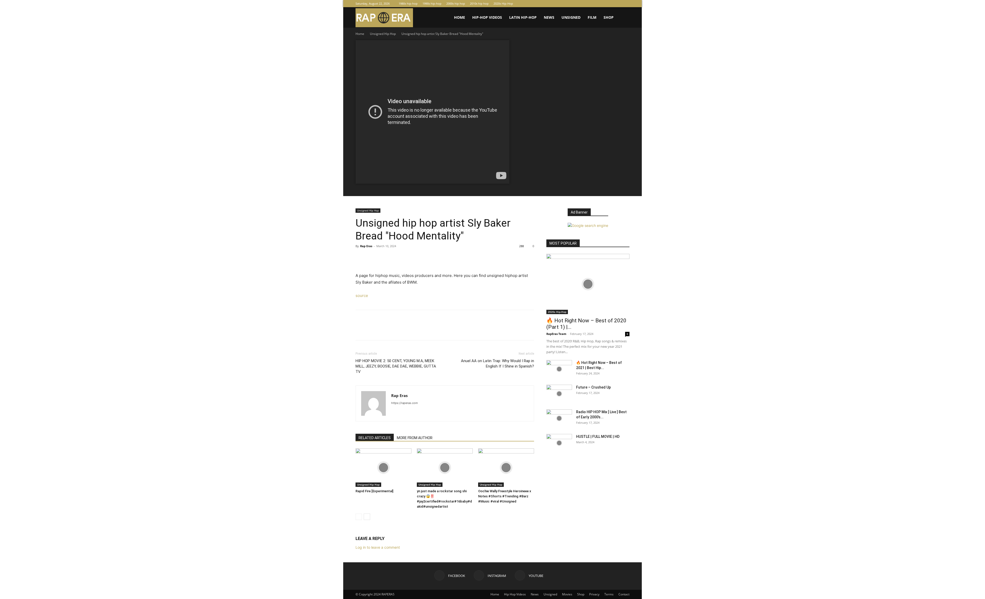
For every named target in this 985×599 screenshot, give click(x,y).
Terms (609, 594)
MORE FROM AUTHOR (414, 438)
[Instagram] (617, 3)
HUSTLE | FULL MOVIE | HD (597, 436)
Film (592, 17)
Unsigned (571, 17)
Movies (567, 594)
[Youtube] (625, 3)
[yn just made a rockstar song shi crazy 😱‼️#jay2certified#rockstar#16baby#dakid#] (445, 467)
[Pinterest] (384, 258)
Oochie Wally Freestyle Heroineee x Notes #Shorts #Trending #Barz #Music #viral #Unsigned (504, 496)
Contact (623, 594)
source (362, 295)
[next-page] (367, 517)
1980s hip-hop (408, 3)
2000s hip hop (455, 3)
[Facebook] (609, 3)
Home (459, 17)
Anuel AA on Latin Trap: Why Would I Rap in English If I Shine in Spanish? (497, 364)
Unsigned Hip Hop (383, 34)
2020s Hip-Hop (503, 3)
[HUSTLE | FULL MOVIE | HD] (559, 443)
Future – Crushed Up (593, 387)
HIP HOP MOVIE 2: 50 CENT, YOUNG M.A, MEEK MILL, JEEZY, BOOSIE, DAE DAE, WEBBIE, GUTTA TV (396, 366)
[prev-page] (359, 517)
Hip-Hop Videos (487, 17)
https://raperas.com (404, 403)
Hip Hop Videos (515, 594)
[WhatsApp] (396, 258)
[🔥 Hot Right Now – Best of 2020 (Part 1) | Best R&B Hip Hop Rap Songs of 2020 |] (587, 284)
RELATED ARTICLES (375, 438)
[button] (623, 17)
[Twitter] (372, 258)
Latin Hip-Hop (523, 17)
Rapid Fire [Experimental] (374, 491)
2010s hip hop (479, 3)
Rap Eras (366, 246)
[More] (408, 258)
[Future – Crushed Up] (559, 394)
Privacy (594, 594)
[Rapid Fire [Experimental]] (383, 467)
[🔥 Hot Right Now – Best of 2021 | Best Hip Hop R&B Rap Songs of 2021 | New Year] (559, 369)
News (549, 17)
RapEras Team (556, 334)
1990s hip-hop (431, 3)
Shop (609, 17)
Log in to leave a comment (378, 547)
